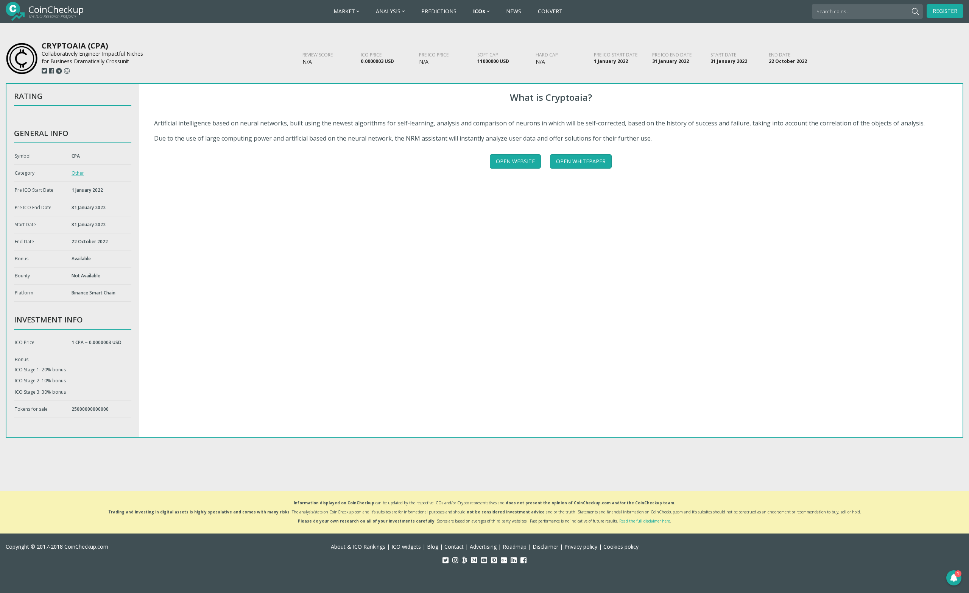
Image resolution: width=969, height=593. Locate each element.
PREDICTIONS (438, 11)
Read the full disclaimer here (644, 521)
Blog (432, 546)
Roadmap (515, 546)
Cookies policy (621, 546)
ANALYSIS (389, 11)
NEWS (513, 11)
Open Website (515, 161)
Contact (454, 546)
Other (78, 173)
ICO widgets (406, 546)
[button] (953, 577)
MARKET (345, 11)
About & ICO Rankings (358, 546)
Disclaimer (545, 546)
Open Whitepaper (581, 161)
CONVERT (550, 11)
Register (945, 10)
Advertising (483, 546)
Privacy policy (580, 546)
